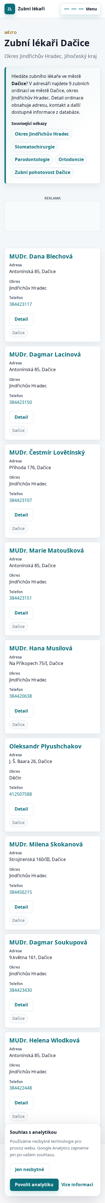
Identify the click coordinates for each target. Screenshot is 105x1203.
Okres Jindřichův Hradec (42, 134)
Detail (21, 319)
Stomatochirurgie (35, 147)
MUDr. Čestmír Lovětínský (47, 452)
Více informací (77, 1184)
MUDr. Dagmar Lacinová (45, 354)
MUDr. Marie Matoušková (46, 550)
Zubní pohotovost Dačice (42, 172)
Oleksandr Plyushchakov (45, 746)
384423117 (20, 304)
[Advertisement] (53, 215)
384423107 (20, 500)
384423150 (20, 402)
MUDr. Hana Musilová (41, 648)
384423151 (20, 598)
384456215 (20, 892)
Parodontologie (32, 159)
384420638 (20, 696)
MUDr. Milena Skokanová (46, 844)
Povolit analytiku (34, 1184)
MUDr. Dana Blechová (41, 256)
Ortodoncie (71, 159)
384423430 (20, 990)
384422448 (20, 1088)
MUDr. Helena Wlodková (44, 1040)
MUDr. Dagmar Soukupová (48, 942)
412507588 (20, 794)
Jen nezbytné (29, 1169)
